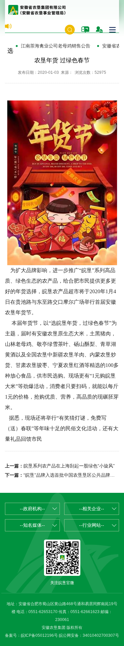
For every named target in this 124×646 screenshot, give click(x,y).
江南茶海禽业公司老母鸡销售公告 (55, 45)
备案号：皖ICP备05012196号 (31, 635)
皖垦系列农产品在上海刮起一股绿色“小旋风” (69, 465)
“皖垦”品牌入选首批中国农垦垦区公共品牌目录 (71, 475)
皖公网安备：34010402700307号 (89, 635)
